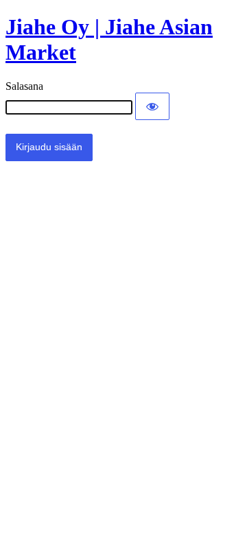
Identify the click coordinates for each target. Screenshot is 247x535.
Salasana (24, 86)
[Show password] (152, 106)
